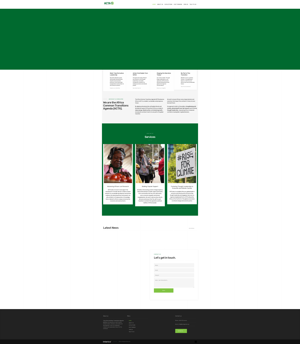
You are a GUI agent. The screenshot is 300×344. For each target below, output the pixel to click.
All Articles (191, 228)
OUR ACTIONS (168, 4)
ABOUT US (160, 4)
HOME (154, 4)
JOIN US (186, 4)
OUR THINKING (178, 4)
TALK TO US (193, 4)
